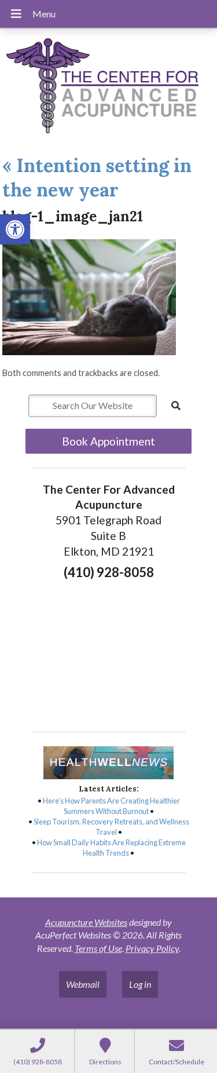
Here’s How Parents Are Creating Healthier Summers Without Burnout (111, 806)
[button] (15, 229)
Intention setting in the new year (97, 178)
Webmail (83, 984)
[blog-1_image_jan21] (89, 351)
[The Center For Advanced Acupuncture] (108, 87)
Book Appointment (108, 441)
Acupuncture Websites (86, 922)
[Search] (176, 405)
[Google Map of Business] (108, 652)
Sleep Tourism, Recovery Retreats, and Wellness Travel (111, 827)
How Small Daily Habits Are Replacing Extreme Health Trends (111, 847)
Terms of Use (98, 948)
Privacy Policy (152, 948)
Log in (140, 984)
